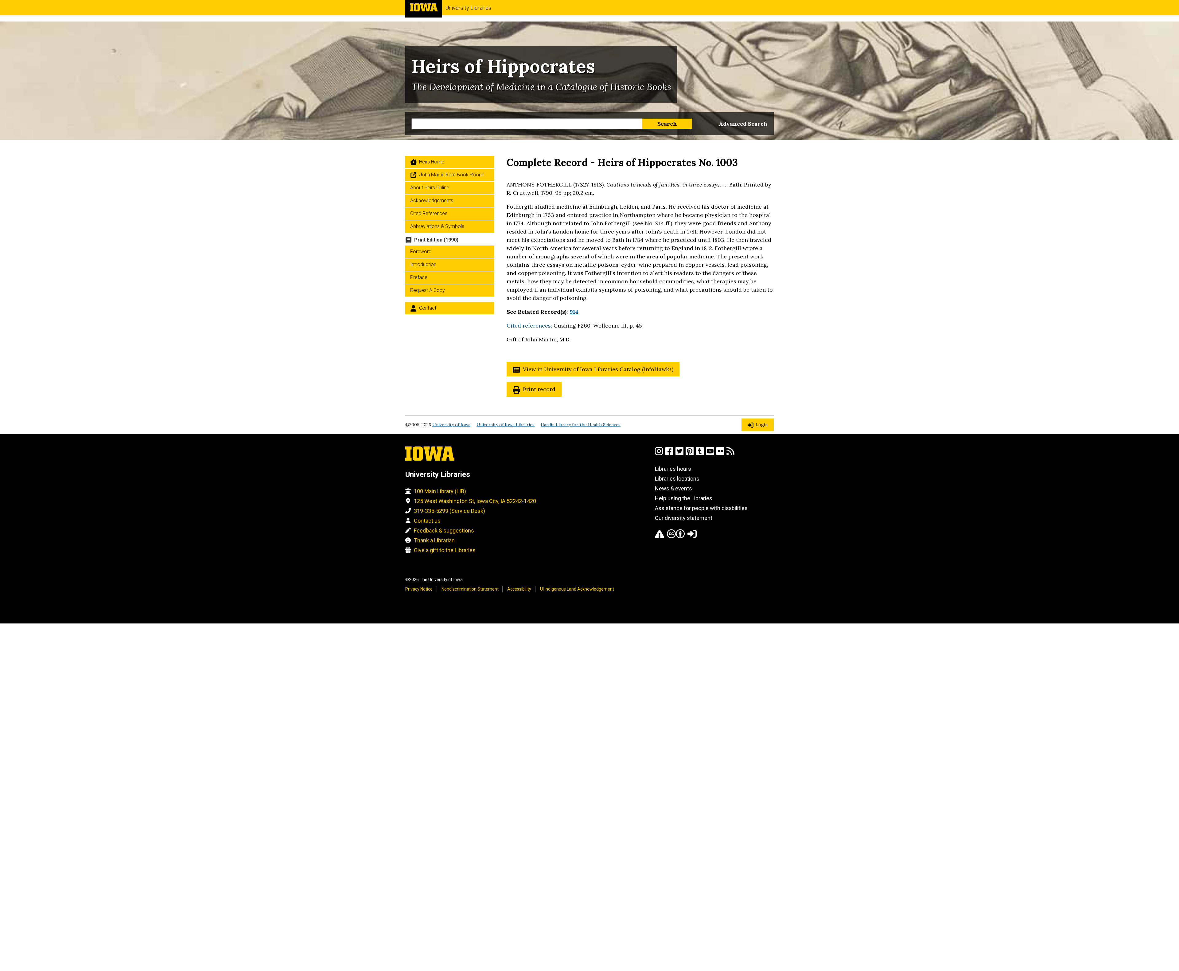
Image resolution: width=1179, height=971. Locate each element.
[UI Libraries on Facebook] (669, 453)
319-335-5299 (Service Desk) (449, 511)
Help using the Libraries (683, 498)
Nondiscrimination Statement (470, 589)
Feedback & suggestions (444, 530)
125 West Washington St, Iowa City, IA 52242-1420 (475, 501)
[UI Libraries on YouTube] (710, 453)
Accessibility (519, 589)
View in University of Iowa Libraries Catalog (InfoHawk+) (598, 369)
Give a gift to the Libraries (445, 550)
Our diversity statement (683, 518)
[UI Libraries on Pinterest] (690, 453)
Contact (427, 308)
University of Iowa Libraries (506, 424)
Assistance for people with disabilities (701, 508)
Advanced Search (743, 123)
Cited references (529, 325)
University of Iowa (451, 424)
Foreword (420, 251)
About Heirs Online (429, 188)
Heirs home (431, 162)
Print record (539, 389)
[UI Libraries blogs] (730, 453)
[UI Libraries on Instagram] (659, 453)
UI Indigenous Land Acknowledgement (577, 589)
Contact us (427, 520)
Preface (418, 277)
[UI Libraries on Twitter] (679, 453)
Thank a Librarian (434, 540)
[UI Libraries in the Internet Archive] (659, 536)
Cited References (428, 213)
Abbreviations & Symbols (437, 226)
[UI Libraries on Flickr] (720, 453)
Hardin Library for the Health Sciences (581, 424)
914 (574, 311)
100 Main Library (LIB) (440, 491)
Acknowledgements (431, 200)
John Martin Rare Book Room (451, 175)
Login (762, 424)
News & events (673, 488)
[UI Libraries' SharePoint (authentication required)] (692, 536)
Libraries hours (673, 469)
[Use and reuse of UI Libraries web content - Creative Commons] (676, 536)
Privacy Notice (419, 589)
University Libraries (468, 8)
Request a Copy (427, 290)
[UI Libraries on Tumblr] (700, 453)
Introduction (423, 264)
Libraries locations (677, 478)
